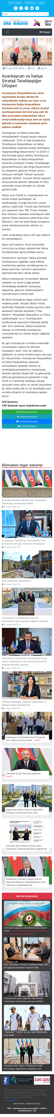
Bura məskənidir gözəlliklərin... (17, 581)
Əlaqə (41, 3)
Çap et (43, 68)
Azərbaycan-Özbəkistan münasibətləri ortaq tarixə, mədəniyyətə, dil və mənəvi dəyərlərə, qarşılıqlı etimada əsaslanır (24, 661)
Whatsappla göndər (28, 412)
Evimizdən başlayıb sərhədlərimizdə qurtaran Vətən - (27, 931)
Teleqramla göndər (28, 416)
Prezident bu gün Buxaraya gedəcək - (24, 775)
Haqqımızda (30, 3)
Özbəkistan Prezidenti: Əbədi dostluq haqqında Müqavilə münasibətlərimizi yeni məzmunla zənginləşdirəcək (26, 882)
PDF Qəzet (45, 32)
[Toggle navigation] (7, 32)
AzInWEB (14, 1100)
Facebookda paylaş (28, 421)
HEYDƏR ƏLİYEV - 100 (27, 1111)
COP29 (42, 1108)
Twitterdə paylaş (28, 426)
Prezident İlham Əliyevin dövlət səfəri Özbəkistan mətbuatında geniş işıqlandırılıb (26, 847)
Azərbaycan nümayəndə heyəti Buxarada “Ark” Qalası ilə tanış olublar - (25, 738)
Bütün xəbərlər (15, 3)
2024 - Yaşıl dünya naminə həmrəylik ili (22, 1108)
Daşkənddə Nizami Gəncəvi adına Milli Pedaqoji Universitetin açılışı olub (24, 811)
